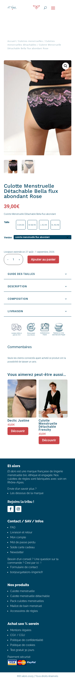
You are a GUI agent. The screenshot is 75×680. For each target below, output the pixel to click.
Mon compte (18, 537)
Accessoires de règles (24, 610)
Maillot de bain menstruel (26, 606)
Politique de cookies (22, 645)
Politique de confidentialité (26, 640)
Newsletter (17, 552)
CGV (13, 635)
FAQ (12, 527)
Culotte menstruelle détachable (30, 596)
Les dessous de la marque (26, 493)
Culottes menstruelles (30, 41)
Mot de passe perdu (22, 542)
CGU (22, 635)
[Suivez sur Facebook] (11, 509)
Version (8, 237)
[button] (65, 66)
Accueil (12, 41)
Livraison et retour (21, 532)
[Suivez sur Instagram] (18, 509)
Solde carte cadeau (22, 547)
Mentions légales (20, 630)
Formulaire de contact (24, 567)
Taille (6, 222)
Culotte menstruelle (22, 591)
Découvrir (18, 431)
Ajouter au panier (43, 259)
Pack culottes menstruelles (27, 601)
